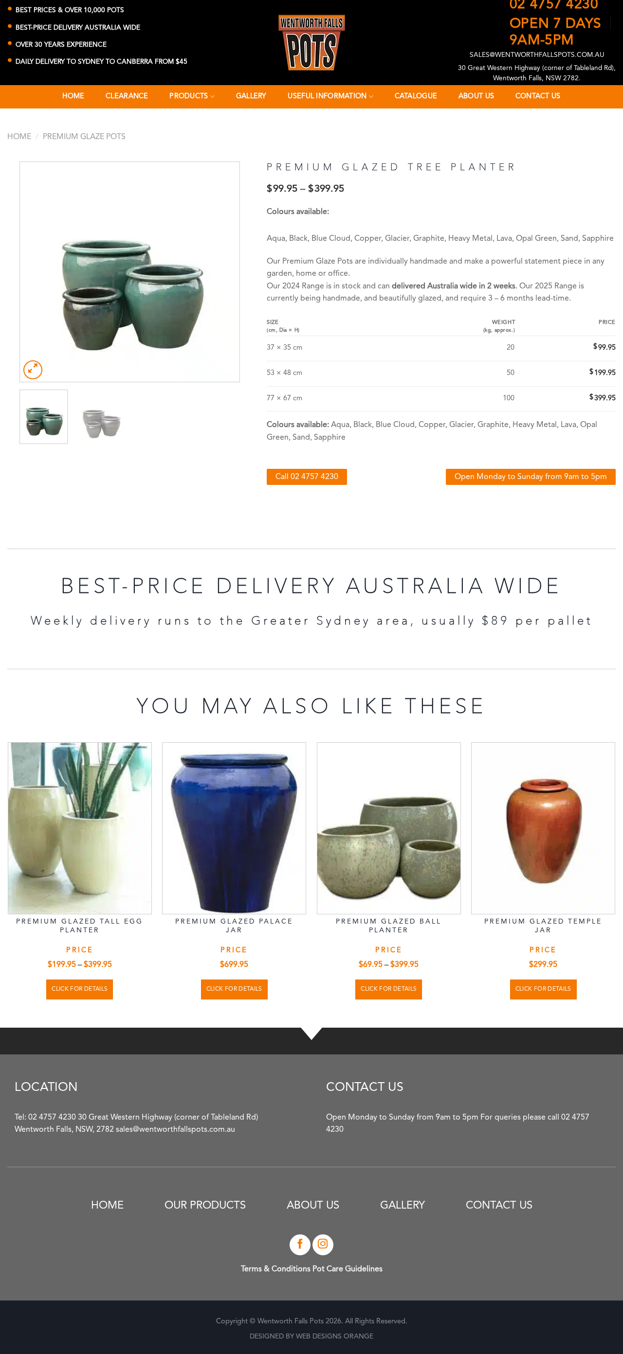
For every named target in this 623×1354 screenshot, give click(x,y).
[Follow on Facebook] (300, 1244)
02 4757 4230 (554, 5)
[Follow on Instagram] (322, 1244)
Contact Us (499, 1205)
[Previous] (36, 272)
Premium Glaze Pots (84, 137)
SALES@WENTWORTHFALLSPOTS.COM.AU (537, 55)
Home (19, 137)
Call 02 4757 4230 (306, 477)
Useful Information (327, 96)
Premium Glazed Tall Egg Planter (79, 926)
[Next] (223, 272)
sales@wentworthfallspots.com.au (175, 1130)
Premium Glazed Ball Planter (388, 926)
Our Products (205, 1205)
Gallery (402, 1205)
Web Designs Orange (334, 1336)
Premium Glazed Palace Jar (234, 926)
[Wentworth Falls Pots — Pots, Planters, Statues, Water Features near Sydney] (311, 42)
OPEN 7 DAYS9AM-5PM (556, 31)
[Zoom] (32, 369)
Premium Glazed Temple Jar (543, 926)
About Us (313, 1205)
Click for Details (80, 989)
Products (188, 96)
